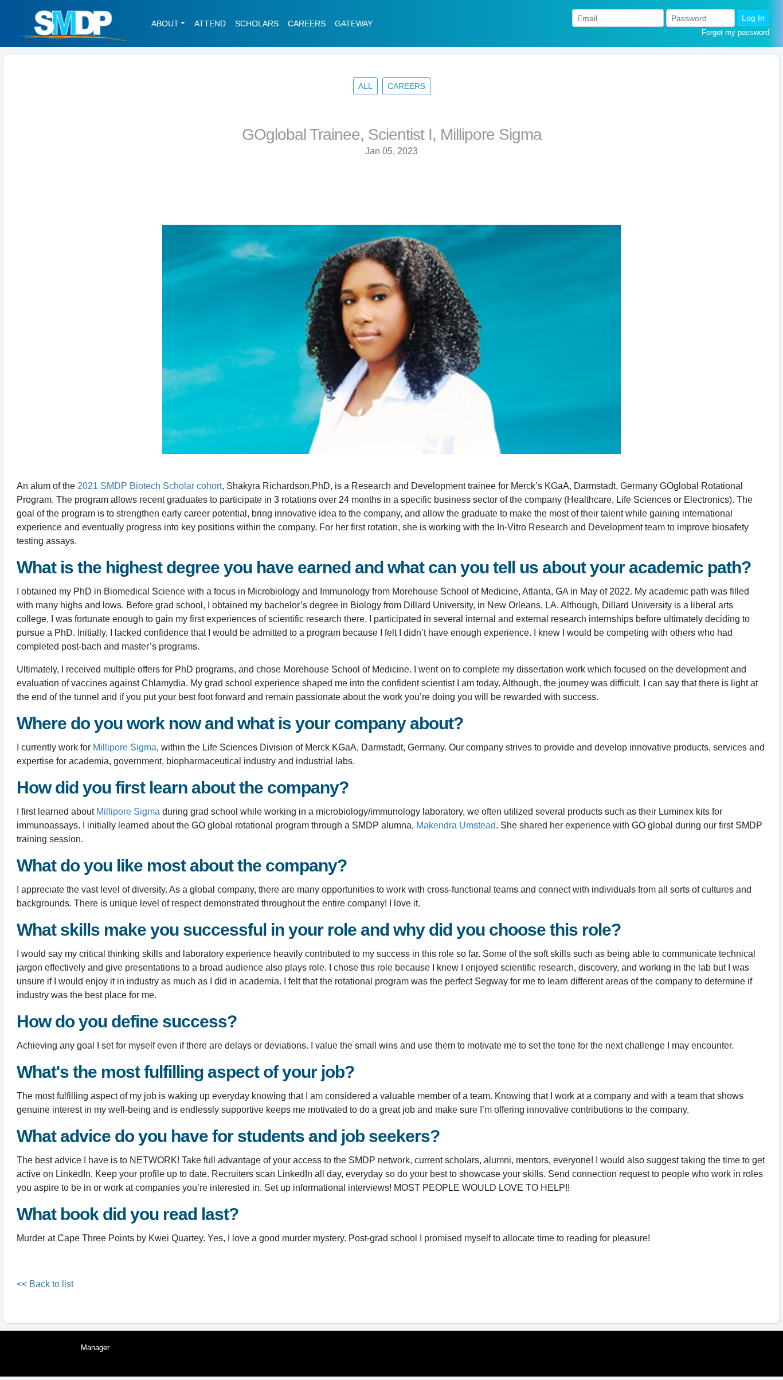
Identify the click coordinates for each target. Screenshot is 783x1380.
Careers (406, 86)
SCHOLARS (257, 23)
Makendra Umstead (456, 825)
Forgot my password (735, 32)
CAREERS (307, 23)
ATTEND (210, 23)
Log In (753, 17)
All (365, 86)
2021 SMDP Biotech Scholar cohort (149, 486)
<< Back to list (45, 1284)
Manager (95, 1347)
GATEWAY (354, 23)
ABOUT (165, 23)
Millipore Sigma (124, 747)
